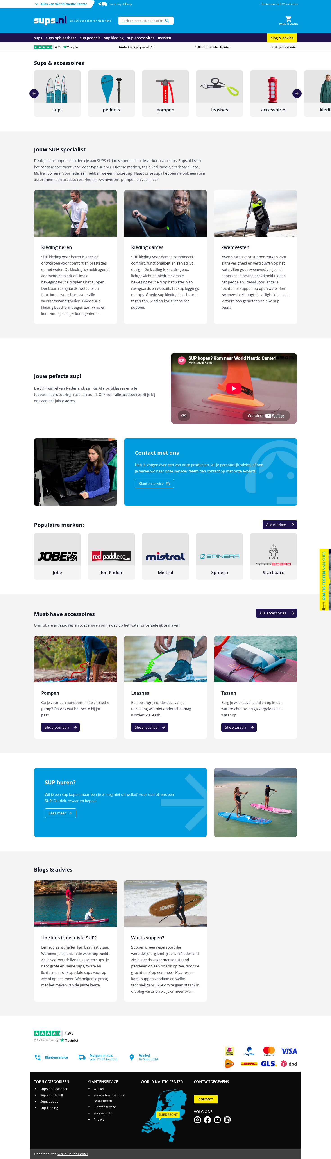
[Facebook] (207, 1119)
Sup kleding (49, 1108)
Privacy (99, 1119)
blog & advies (281, 37)
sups (38, 37)
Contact (205, 1099)
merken (164, 37)
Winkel (99, 1089)
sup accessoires (140, 37)
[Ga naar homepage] (50, 21)
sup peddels (90, 37)
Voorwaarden (104, 1113)
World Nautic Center (72, 1154)
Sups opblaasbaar (54, 1089)
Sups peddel (49, 1101)
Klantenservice (270, 4)
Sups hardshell (51, 1095)
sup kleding (114, 37)
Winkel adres (290, 4)
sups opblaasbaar (61, 37)
